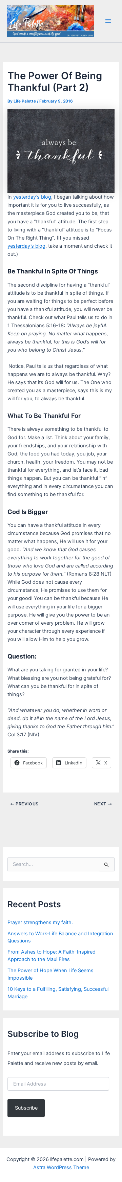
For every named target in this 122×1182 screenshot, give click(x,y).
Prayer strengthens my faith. (40, 922)
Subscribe (26, 1108)
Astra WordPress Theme (61, 1167)
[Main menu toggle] (108, 21)
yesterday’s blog (32, 197)
